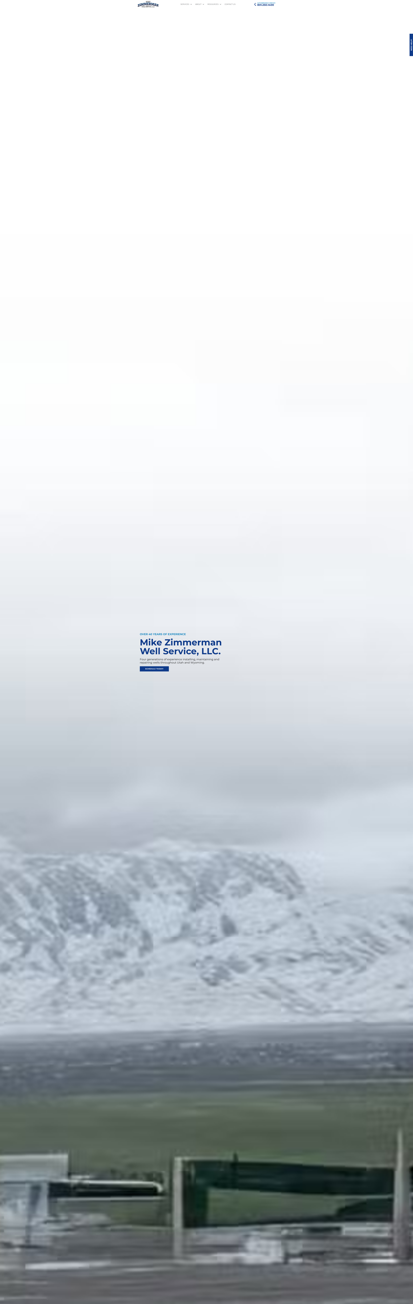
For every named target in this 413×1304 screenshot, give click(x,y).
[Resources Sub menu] (220, 4)
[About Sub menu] (203, 4)
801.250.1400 (265, 5)
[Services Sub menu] (191, 4)
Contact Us (230, 4)
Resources (213, 4)
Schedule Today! (154, 669)
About (198, 4)
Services (184, 4)
